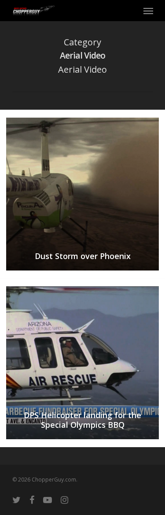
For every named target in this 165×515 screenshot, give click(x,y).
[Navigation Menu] (148, 10)
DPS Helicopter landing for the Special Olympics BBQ (82, 420)
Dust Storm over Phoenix (83, 256)
